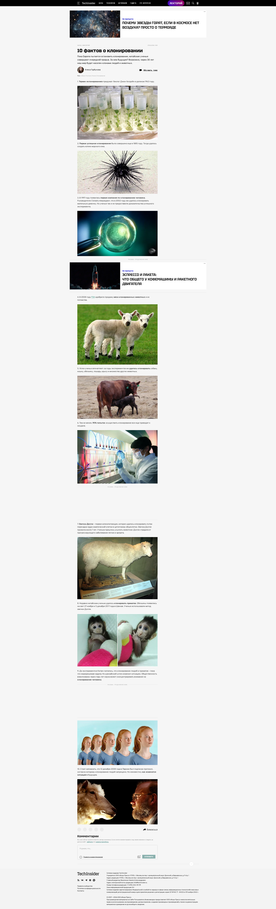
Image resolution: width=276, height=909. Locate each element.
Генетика (88, 76)
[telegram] (86, 880)
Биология (86, 45)
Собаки (83, 76)
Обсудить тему (150, 70)
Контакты (80, 891)
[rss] (78, 880)
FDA (93, 297)
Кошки (94, 76)
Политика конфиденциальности (88, 888)
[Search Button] (193, 3)
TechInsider (88, 3)
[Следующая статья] (138, 864)
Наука (79, 45)
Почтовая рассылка (188, 3)
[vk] (82, 880)
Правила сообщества (84, 886)
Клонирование (101, 76)
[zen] (90, 880)
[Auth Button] (197, 3)
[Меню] (78, 3)
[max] (94, 880)
